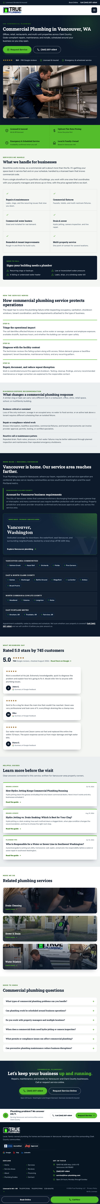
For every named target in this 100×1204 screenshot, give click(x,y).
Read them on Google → (61, 661)
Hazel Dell (31, 565)
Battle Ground (41, 580)
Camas (12, 580)
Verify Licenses (91, 1191)
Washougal (25, 580)
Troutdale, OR (31, 615)
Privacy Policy (92, 1188)
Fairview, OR (48, 615)
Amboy (84, 580)
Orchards (44, 565)
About (6, 1173)
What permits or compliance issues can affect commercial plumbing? (39, 1038)
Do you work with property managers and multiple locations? (35, 1020)
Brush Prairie (15, 586)
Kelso (52, 600)
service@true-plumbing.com (68, 1175)
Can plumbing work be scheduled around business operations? (36, 1010)
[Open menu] (94, 10)
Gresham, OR (15, 615)
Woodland (13, 600)
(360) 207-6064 (90, 2)
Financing (32, 1173)
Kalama (27, 600)
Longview (40, 600)
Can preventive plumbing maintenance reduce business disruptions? (39, 1048)
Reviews (31, 1169)
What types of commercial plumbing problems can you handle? (36, 1001)
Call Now (76, 1200)
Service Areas (9, 1169)
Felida (57, 565)
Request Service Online (65, 1091)
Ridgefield (57, 580)
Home (6, 1165)
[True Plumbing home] (12, 10)
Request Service (18, 49)
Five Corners (71, 565)
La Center (72, 580)
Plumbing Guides (11, 1177)
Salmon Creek (15, 565)
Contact (31, 1177)
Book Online (73, 2)
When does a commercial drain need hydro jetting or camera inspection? (41, 1029)
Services (31, 1165)
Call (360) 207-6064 (63, 1115)
